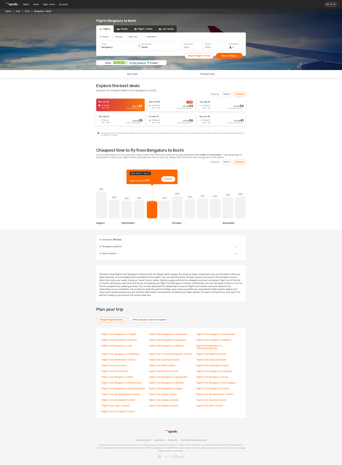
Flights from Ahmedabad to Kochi (118, 400)
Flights (26, 4)
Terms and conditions (143, 440)
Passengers (234, 44)
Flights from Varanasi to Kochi (211, 400)
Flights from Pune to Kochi (115, 371)
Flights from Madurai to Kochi (211, 354)
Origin (104, 44)
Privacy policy (173, 440)
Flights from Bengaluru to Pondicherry (215, 334)
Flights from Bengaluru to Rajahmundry (122, 382)
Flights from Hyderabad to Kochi (212, 365)
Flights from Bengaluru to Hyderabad (120, 354)
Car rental (63, 4)
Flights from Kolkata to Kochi (163, 405)
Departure (188, 44)
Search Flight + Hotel (199, 56)
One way (240, 94)
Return (208, 44)
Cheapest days (207, 74)
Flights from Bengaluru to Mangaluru (167, 340)
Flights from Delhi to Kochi (209, 405)
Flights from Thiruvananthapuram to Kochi (170, 354)
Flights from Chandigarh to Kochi (118, 411)
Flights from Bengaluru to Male (117, 377)
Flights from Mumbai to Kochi (163, 371)
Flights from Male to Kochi (162, 365)
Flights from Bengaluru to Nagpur (166, 388)
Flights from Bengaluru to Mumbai (166, 382)
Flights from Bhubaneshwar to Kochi (214, 394)
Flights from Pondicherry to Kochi (118, 360)
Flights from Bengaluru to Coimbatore (168, 334)
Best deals (132, 74)
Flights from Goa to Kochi (114, 365)
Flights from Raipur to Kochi (163, 394)
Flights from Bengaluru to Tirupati (119, 334)
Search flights (229, 56)
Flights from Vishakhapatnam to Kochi (121, 394)
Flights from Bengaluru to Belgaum (167, 345)
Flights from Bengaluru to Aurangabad (215, 382)
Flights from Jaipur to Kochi (116, 405)
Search (168, 179)
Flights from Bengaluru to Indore (212, 388)
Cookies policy (159, 440)
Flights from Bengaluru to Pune (212, 377)
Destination (147, 44)
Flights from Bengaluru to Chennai (119, 340)
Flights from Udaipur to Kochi (163, 400)
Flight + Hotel (49, 4)
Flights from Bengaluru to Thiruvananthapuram (209, 347)
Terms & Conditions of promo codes (194, 440)
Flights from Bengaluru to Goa (117, 345)
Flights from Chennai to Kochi (211, 360)
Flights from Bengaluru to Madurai (213, 340)
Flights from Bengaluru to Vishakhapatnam (123, 388)
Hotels (36, 4)
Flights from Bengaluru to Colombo (214, 371)
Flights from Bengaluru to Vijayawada (168, 377)
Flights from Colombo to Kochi (164, 360)
